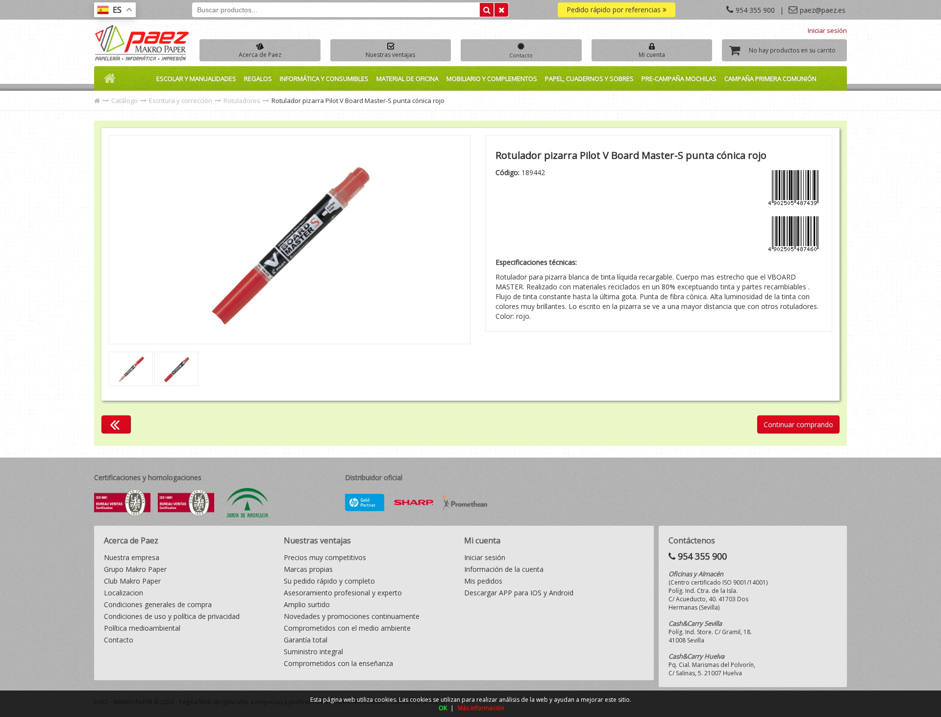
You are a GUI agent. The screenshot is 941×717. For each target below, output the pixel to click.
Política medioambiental (142, 628)
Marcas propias (308, 569)
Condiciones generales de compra (158, 604)
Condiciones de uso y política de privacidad (172, 616)
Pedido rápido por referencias (615, 9)
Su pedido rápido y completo (329, 581)
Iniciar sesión (827, 30)
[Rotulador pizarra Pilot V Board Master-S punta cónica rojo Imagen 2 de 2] (289, 239)
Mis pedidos (483, 581)
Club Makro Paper (132, 581)
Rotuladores (241, 100)
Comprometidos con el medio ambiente (347, 628)
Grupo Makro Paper (135, 569)
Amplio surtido (307, 604)
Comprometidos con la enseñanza (338, 663)
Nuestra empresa (131, 557)
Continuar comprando (798, 424)
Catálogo (124, 100)
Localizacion (123, 592)
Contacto (118, 639)
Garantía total (305, 639)
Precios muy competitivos (325, 557)
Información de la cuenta (504, 569)
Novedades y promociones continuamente (352, 616)
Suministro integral (313, 651)
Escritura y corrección (180, 100)
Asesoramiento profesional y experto (343, 592)
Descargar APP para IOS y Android (518, 592)
